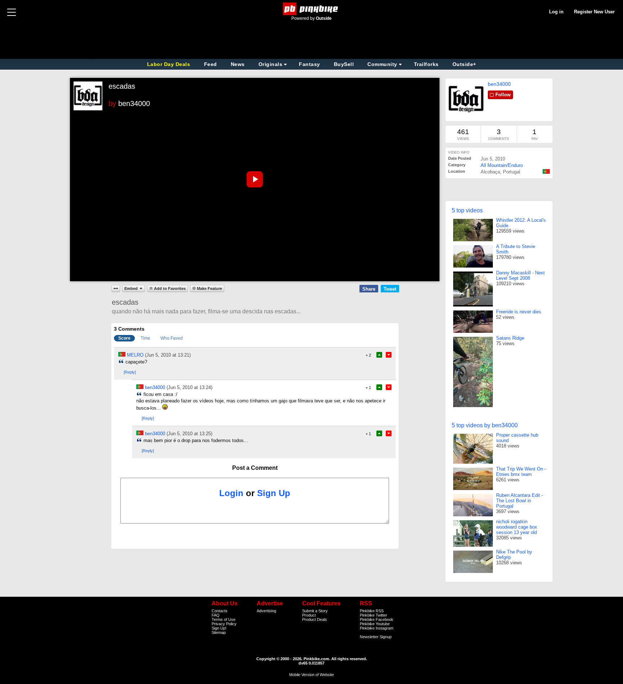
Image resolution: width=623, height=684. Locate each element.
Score (124, 338)
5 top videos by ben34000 (485, 425)
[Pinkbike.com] (311, 9)
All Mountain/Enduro (502, 165)
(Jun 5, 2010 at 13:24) (189, 387)
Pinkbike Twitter (373, 615)
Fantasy (309, 64)
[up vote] (379, 355)
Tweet (390, 289)
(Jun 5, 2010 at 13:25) (189, 433)
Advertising (266, 611)
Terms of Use (223, 619)
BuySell (344, 64)
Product (309, 615)
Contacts (219, 611)
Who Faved (171, 338)
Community (382, 64)
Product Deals (314, 619)
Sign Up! (219, 628)
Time (145, 338)
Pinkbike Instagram (376, 628)
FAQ (216, 615)
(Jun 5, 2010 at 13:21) (168, 355)
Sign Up (273, 493)
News (238, 64)
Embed (131, 288)
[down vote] (389, 355)
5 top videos (467, 210)
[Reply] (130, 372)
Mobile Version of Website (311, 674)
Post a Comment (255, 468)
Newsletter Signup (376, 637)
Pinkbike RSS (372, 611)
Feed (210, 64)
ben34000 (134, 103)
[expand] (115, 288)
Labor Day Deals (169, 64)
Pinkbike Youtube (375, 624)
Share (368, 289)
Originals (271, 64)
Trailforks (426, 64)
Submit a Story (315, 611)
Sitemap (219, 632)
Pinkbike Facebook (376, 619)
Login (231, 493)
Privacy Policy (224, 624)
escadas (122, 86)
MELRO (135, 355)
